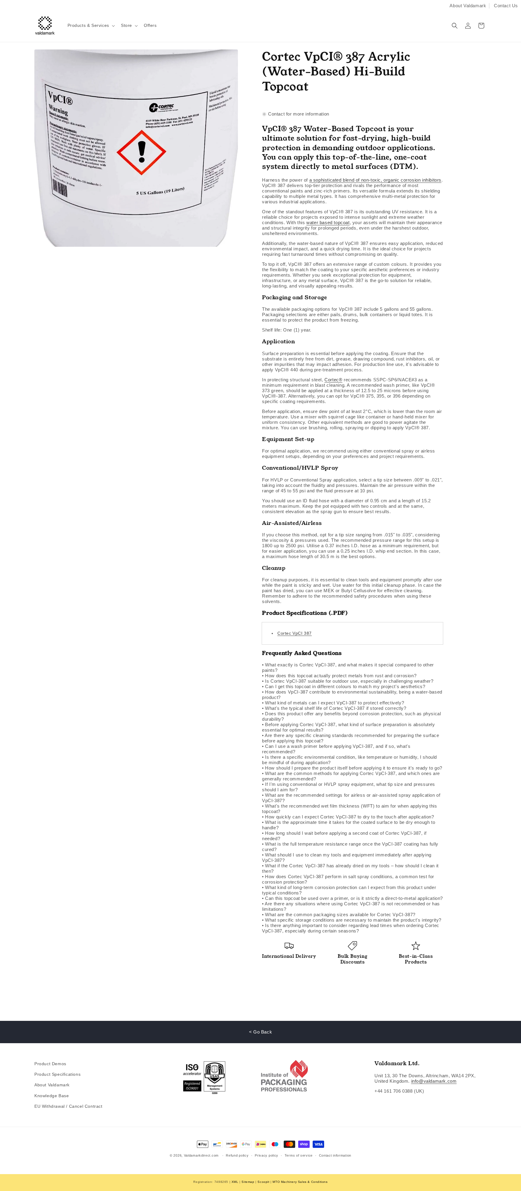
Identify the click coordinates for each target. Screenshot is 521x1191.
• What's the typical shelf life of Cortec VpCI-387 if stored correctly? (334, 708)
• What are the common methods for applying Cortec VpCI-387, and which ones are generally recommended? (351, 776)
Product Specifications (57, 1074)
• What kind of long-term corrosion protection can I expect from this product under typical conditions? (349, 890)
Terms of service (299, 1155)
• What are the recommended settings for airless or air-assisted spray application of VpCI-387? (351, 797)
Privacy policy (266, 1155)
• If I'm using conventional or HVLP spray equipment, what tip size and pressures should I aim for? (348, 787)
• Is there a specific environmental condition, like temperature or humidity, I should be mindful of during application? (349, 759)
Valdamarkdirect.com (201, 1155)
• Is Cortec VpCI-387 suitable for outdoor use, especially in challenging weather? (348, 681)
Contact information (335, 1155)
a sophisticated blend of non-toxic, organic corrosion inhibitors (375, 180)
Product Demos (50, 1063)
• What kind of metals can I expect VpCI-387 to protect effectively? (333, 702)
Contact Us (506, 5)
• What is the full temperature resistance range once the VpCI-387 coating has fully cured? (350, 846)
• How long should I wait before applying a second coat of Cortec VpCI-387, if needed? (344, 836)
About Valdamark (468, 5)
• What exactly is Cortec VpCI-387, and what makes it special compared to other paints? (348, 667)
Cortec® (333, 379)
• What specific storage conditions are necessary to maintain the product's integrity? (351, 920)
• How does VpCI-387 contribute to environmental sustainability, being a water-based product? (352, 694)
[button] (90, 25)
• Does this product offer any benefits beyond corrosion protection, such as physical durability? (351, 716)
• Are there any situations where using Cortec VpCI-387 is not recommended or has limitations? (351, 906)
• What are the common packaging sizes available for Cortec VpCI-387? (338, 914)
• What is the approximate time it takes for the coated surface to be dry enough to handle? (348, 825)
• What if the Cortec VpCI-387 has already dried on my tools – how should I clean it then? (350, 868)
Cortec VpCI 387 (294, 633)
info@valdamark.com (434, 1081)
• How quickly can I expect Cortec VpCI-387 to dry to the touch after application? (348, 816)
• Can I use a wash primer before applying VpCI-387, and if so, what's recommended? (336, 749)
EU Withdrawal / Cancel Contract (68, 1106)
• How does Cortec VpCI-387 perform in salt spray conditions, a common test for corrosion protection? (348, 879)
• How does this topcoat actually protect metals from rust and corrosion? (339, 675)
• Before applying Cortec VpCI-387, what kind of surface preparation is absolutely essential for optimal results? (348, 727)
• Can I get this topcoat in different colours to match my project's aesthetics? (343, 686)
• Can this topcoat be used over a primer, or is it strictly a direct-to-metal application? (352, 898)
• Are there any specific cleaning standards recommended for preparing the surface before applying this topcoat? (350, 738)
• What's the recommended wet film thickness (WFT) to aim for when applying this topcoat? (349, 808)
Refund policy (237, 1155)
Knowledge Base (51, 1095)
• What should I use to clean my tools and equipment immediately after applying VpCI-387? (346, 857)
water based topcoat (327, 222)
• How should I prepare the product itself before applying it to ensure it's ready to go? (352, 767)
